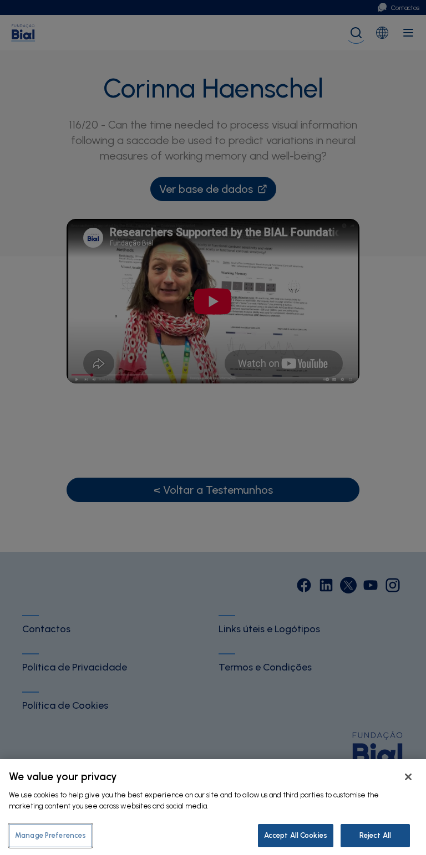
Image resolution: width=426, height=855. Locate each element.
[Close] (408, 777)
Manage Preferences (50, 835)
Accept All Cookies (295, 835)
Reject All (375, 835)
